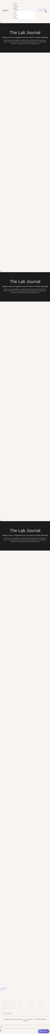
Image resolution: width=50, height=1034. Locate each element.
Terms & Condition (32, 1003)
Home (15, 12)
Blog (15, 16)
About (15, 13)
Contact (16, 9)
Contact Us (30, 1005)
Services (16, 15)
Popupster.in (30, 1019)
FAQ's (29, 1000)
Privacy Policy (31, 1001)
